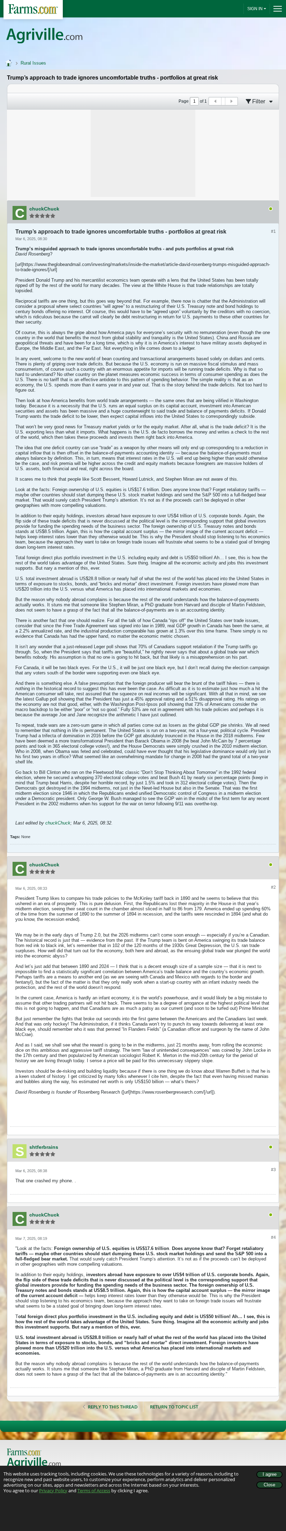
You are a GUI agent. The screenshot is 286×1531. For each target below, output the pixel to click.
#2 (273, 887)
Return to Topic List (174, 1407)
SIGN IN (255, 8)
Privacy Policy (53, 1490)
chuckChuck (57, 823)
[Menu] (276, 8)
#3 (273, 1169)
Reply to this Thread (113, 1407)
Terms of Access (93, 1490)
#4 (273, 1237)
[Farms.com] (33, 9)
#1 (273, 231)
